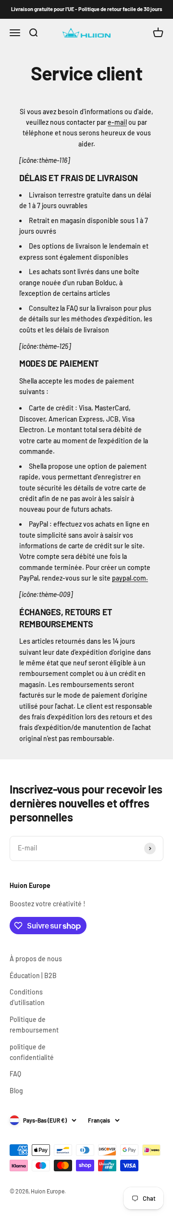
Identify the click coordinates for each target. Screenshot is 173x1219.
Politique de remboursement (34, 1024)
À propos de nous (36, 958)
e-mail (117, 122)
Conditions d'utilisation (27, 997)
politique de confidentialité (32, 1052)
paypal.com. (130, 578)
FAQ (15, 1074)
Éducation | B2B (33, 975)
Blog (16, 1090)
